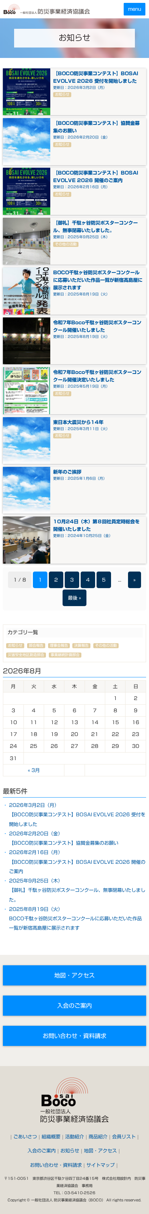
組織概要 (51, 1136)
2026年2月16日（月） (77, 862)
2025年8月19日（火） (75, 919)
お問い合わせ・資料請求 (74, 1036)
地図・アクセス (74, 975)
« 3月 (34, 770)
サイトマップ (100, 1165)
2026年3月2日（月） (77, 815)
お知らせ (69, 1150)
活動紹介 (74, 1136)
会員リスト (124, 1136)
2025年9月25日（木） (77, 890)
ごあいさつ (25, 1136)
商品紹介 (98, 1136)
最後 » (74, 597)
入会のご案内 (74, 1005)
